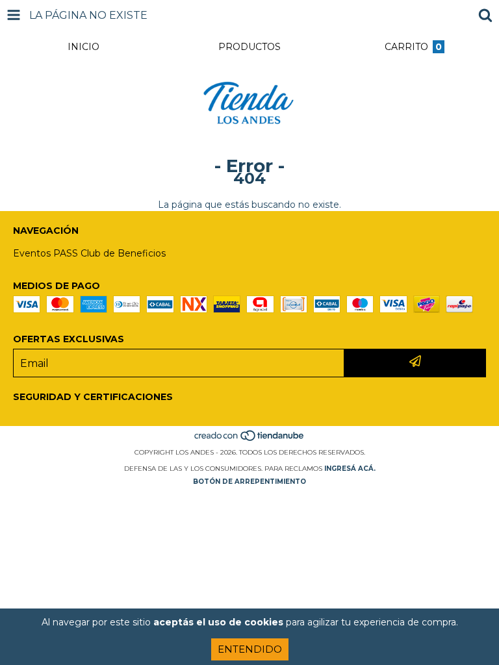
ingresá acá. (350, 468)
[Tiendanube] (250, 439)
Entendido (250, 649)
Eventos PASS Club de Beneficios (89, 253)
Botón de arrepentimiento (249, 481)
